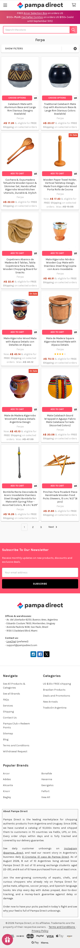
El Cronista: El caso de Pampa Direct (45, 856)
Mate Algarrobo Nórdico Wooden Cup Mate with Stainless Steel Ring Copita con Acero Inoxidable (60, 264)
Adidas (7, 779)
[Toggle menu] (5, 5)
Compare (35, 98)
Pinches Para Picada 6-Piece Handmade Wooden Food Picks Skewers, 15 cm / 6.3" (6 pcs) (60, 496)
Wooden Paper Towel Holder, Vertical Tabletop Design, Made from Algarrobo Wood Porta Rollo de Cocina (60, 184)
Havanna (46, 779)
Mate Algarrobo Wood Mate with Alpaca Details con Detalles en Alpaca (20, 341)
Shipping (8, 711)
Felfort (45, 791)
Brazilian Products (54, 689)
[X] (46, 654)
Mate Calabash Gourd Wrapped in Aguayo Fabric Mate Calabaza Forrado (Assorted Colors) (60, 420)
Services (8, 705)
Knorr (6, 791)
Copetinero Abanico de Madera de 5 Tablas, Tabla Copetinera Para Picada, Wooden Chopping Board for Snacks (20, 266)
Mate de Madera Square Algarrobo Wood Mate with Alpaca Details (60, 341)
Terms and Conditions (16, 745)
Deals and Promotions (56, 695)
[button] (75, 48)
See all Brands (11, 693)
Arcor (6, 773)
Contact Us (10, 717)
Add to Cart (17, 173)
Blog (5, 739)
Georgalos (47, 785)
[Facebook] (40, 654)
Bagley (7, 797)
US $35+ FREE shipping (57, 683)
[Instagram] (33, 654)
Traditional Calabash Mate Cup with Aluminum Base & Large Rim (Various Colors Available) (60, 109)
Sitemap (8, 733)
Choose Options (17, 98)
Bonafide (46, 773)
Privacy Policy (40, 930)
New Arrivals (50, 701)
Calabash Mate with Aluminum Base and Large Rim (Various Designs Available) (20, 109)
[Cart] (74, 5)
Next (51, 527)
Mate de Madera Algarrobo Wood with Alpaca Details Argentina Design (20, 419)
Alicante (8, 785)
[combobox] (40, 29)
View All (45, 797)
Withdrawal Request (15, 751)
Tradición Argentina (54, 707)
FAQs (6, 699)
